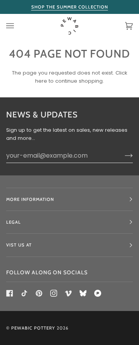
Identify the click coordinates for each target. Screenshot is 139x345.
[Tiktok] (24, 293)
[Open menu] (17, 26)
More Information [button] (30, 199)
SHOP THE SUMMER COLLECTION (69, 7)
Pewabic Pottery (33, 328)
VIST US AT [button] (19, 245)
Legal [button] (13, 222)
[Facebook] (9, 293)
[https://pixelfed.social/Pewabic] (97, 293)
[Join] (122, 155)
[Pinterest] (39, 293)
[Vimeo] (68, 293)
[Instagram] (53, 293)
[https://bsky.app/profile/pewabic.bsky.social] (83, 293)
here (41, 81)
